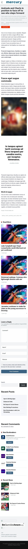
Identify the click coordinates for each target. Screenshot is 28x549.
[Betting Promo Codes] (14, 2)
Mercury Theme (16, 544)
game (14, 215)
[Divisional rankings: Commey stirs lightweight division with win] (14, 265)
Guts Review (10, 454)
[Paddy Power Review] (3, 450)
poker (17, 215)
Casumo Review (11, 470)
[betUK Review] (3, 438)
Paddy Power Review (12, 447)
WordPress (10, 544)
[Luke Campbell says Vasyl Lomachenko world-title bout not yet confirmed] (14, 234)
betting (3, 215)
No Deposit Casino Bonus (11, 404)
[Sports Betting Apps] (5, 490)
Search (3, 382)
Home (2, 22)
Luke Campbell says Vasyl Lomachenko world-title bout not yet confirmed (13, 248)
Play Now (10, 442)
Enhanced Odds (8, 401)
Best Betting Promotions (11, 407)
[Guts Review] (3, 457)
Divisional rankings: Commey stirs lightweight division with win (14, 278)
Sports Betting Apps (9, 398)
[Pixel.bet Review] (3, 465)
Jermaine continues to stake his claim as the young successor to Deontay (13, 308)
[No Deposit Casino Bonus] (5, 510)
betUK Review (10, 435)
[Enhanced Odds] (5, 500)
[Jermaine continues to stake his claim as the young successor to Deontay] (14, 294)
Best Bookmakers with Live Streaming (12, 411)
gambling (11, 215)
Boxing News (5, 26)
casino (6, 215)
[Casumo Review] (3, 473)
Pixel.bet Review (11, 462)
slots (20, 215)
